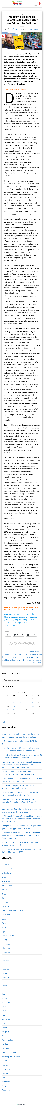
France (4, 986)
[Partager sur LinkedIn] (30, 643)
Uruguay (5, 1086)
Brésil (4, 894)
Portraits (5, 1048)
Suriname (5, 1065)
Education (6, 948)
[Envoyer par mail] (22, 643)
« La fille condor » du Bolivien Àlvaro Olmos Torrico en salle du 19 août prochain (22, 780)
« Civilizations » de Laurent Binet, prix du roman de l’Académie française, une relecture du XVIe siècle (32, 657)
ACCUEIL (8, 1111)
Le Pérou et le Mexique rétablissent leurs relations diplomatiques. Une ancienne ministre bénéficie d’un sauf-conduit (22, 819)
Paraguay (5, 1031)
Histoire (5, 998)
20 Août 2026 (22, 1114)
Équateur (5, 969)
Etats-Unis (6, 973)
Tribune (5, 1077)
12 (14, 706)
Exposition (6, 981)
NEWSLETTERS (22, 1111)
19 (14, 710)
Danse (4, 927)
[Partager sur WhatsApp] (10, 643)
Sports (4, 1061)
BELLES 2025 (8, 1112)
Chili (3, 898)
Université (6, 1081)
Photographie (7, 1040)
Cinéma (5, 902)
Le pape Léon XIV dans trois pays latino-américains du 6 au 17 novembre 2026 (22, 850)
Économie (6, 944)
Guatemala (6, 990)
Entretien (5, 965)
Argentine (6, 877)
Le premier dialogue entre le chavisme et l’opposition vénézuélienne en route (18, 786)
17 (2, 710)
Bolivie (4, 890)
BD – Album (6, 881)
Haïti (3, 994)
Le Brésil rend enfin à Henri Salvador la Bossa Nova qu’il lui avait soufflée (20, 843)
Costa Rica (6, 915)
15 (33, 706)
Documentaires (8, 935)
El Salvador (6, 952)
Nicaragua (6, 1019)
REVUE (14, 1111)
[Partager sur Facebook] (14, 643)
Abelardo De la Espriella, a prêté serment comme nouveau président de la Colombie (21, 810)
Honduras (6, 1002)
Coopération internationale (13, 910)
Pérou (4, 1036)
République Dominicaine (11, 1056)
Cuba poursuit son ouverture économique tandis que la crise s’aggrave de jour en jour (21, 827)
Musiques (5, 1015)
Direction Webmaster (32, 29)
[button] (36, 4)
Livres (25, 14)
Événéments (7, 977)
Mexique (5, 1011)
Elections (5, 956)
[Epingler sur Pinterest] (26, 643)
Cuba (4, 919)
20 (20, 710)
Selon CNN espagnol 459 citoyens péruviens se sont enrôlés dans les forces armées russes (20, 749)
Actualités (6, 864)
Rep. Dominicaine (9, 1052)
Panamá (5, 1027)
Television (6, 1069)
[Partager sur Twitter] (18, 643)
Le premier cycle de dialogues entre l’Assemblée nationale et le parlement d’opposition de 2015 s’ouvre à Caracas (21, 835)
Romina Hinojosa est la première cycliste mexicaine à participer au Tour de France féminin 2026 (21, 802)
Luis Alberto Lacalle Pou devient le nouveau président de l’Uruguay (11, 657)
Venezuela (6, 1090)
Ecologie (5, 940)
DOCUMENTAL (33, 1111)
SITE (32, 610)
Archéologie (6, 873)
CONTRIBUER (36, 1112)
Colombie (5, 906)
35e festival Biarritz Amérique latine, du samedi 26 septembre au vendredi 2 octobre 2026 (22, 756)
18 (8, 710)
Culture (20, 14)
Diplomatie (6, 931)
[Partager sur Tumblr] (33, 643)
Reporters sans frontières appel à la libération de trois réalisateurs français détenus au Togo (21, 735)
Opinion (5, 1023)
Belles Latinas (7, 885)
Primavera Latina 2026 (22, 1112)
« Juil (3, 722)
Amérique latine (8, 869)
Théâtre (5, 1073)
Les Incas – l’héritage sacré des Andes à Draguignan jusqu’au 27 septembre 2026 (18, 773)
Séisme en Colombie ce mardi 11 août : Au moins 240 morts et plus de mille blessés (21, 793)
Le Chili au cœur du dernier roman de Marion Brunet (20, 742)
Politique (5, 1044)
